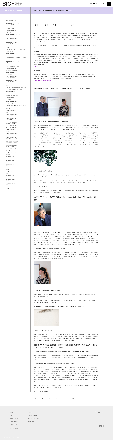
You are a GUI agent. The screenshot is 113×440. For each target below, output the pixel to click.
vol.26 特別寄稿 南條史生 (11, 91)
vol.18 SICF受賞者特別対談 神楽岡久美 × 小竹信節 (11, 122)
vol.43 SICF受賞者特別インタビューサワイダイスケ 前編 (13, 27)
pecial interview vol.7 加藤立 (10, 164)
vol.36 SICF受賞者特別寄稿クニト (11, 54)
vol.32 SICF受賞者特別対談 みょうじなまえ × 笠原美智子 (12, 69)
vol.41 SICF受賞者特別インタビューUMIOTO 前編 (13, 35)
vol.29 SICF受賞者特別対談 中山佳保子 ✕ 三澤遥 (11, 80)
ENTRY (30, 412)
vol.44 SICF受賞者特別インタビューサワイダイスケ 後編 (13, 23)
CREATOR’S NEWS (33, 419)
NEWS (12, 412)
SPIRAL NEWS (32, 415)
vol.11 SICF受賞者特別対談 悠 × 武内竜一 (11, 149)
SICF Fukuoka (14, 419)
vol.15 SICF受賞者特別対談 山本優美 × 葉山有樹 (11, 134)
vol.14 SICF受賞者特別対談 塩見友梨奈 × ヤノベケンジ (11, 138)
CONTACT (31, 422)
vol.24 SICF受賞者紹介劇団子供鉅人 (10, 98)
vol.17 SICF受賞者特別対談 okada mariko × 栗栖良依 (11, 126)
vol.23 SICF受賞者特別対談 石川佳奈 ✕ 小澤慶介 (11, 102)
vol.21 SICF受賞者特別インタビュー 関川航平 (13, 111)
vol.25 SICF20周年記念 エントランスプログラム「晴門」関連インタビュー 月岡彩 (17, 94)
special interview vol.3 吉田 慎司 (11, 180)
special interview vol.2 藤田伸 (11, 183)
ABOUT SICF (14, 422)
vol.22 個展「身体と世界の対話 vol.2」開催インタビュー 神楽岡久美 (16, 107)
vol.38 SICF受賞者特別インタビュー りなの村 (13, 46)
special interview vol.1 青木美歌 (11, 187)
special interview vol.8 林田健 (11, 161)
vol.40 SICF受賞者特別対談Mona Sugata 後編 (11, 39)
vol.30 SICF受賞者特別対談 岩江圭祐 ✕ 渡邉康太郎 (11, 77)
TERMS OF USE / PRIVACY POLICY (11, 437)
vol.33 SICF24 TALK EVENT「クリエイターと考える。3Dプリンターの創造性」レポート (16, 65)
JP (101, 3)
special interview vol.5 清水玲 (11, 172)
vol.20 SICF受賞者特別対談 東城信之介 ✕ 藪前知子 (11, 115)
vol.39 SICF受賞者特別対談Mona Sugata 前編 (11, 42)
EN (104, 3)
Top (56, 402)
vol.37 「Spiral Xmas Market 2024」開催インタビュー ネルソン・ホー (16, 50)
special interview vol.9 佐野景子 (11, 157)
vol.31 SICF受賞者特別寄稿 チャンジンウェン (11, 73)
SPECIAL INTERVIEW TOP (11, 20)
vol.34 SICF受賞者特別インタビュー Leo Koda (13, 61)
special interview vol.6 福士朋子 (11, 168)
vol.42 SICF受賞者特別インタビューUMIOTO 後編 (13, 31)
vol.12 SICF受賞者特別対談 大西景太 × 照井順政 (11, 145)
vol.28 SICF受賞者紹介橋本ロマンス (10, 84)
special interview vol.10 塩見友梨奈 (11, 153)
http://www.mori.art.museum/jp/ (42, 66)
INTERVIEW (14, 428)
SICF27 (12, 415)
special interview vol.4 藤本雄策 (11, 176)
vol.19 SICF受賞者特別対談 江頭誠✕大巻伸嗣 (11, 119)
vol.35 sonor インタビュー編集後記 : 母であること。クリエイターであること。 (16, 58)
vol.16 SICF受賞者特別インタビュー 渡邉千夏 (13, 130)
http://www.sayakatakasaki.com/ (42, 80)
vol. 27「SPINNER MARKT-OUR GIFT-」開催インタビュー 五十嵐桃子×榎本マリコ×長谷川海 (16, 88)
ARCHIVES (13, 425)
